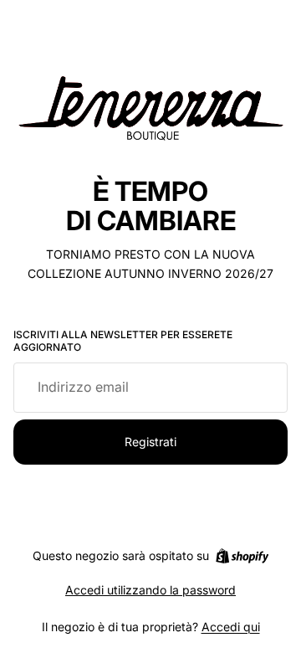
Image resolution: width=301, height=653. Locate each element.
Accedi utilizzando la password (150, 590)
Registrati (150, 441)
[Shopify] (242, 555)
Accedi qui (231, 627)
